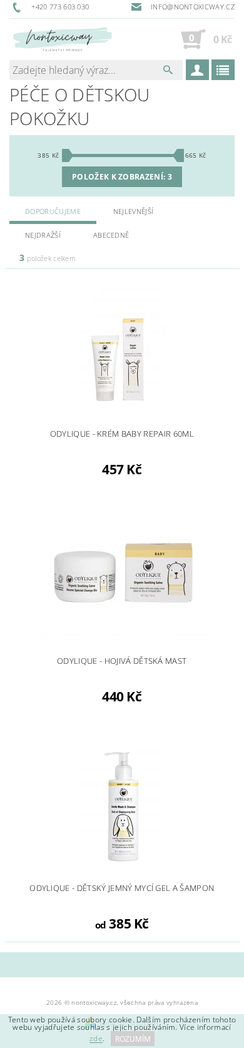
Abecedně (111, 235)
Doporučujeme (53, 211)
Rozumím (133, 1039)
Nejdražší (43, 235)
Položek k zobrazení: (122, 176)
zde (96, 1039)
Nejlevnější (133, 211)
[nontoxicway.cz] (62, 39)
